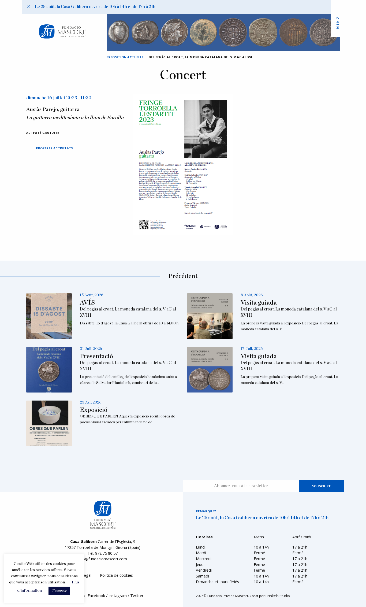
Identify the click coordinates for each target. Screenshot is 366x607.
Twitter (136, 595)
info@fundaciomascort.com (102, 558)
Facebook (96, 595)
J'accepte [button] (59, 591)
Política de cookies (116, 575)
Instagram (118, 595)
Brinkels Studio (278, 595)
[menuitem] (116, 575)
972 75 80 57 (106, 553)
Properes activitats (54, 148)
